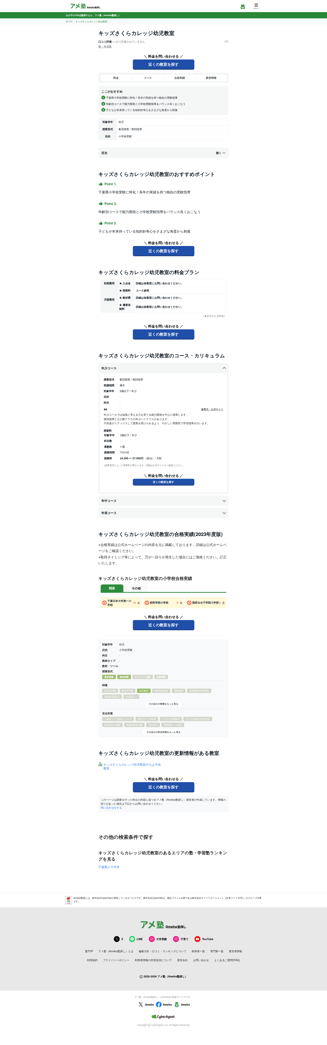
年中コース (109, 500)
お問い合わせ (201, 960)
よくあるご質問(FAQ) (227, 960)
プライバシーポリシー (116, 960)
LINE (140, 939)
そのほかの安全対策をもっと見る (163, 732)
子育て (184, 939)
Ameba (149, 1004)
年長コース (109, 513)
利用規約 (92, 960)
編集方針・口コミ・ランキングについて (162, 951)
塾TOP (69, 21)
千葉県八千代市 (109, 867)
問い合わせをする (111, 807)
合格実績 (179, 78)
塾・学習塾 (105, 46)
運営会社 (182, 960)
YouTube (207, 939)
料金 (116, 78)
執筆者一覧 (198, 951)
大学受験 (161, 939)
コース (148, 78)
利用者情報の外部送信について (153, 960)
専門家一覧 (216, 951)
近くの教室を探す (163, 64)
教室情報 (211, 78)
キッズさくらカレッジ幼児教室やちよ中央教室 (132, 767)
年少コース (109, 368)
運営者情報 (235, 951)
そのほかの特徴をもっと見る (163, 703)
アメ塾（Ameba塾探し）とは (115, 951)
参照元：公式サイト (212, 409)
